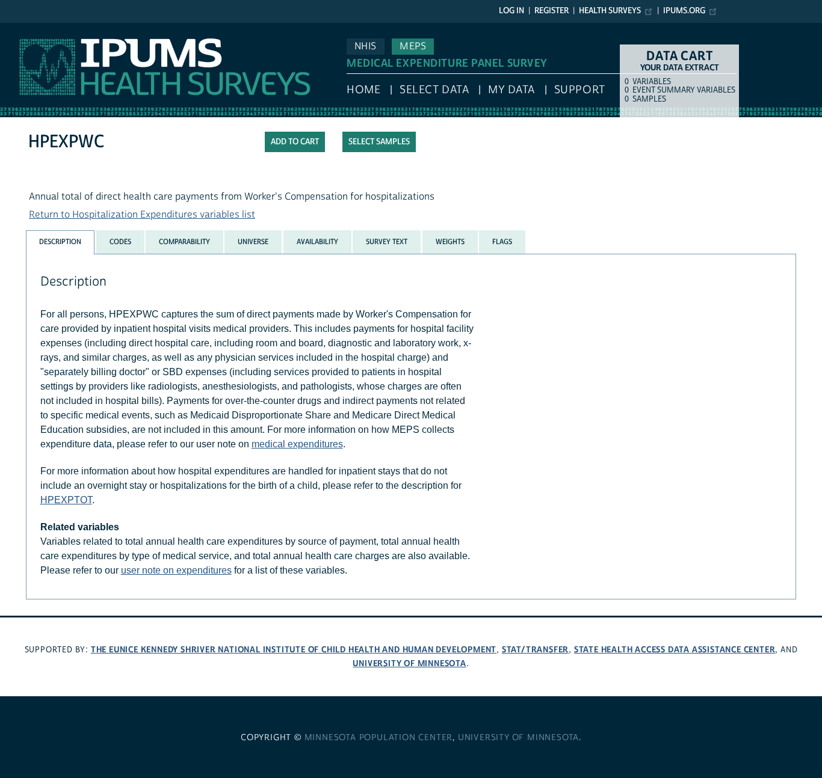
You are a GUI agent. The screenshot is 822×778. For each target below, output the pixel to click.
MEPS (413, 46)
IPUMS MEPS (28, 29)
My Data (511, 90)
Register (551, 10)
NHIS (365, 46)
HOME (363, 90)
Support (579, 90)
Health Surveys (610, 10)
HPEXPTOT (66, 500)
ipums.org (684, 10)
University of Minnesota (409, 663)
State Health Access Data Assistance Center (675, 649)
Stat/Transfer (535, 649)
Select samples (379, 141)
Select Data (434, 90)
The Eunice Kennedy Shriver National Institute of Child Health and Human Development (293, 649)
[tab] (60, 242)
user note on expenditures (176, 570)
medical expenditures (297, 444)
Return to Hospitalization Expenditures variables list (142, 215)
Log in (511, 10)
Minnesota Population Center (378, 737)
